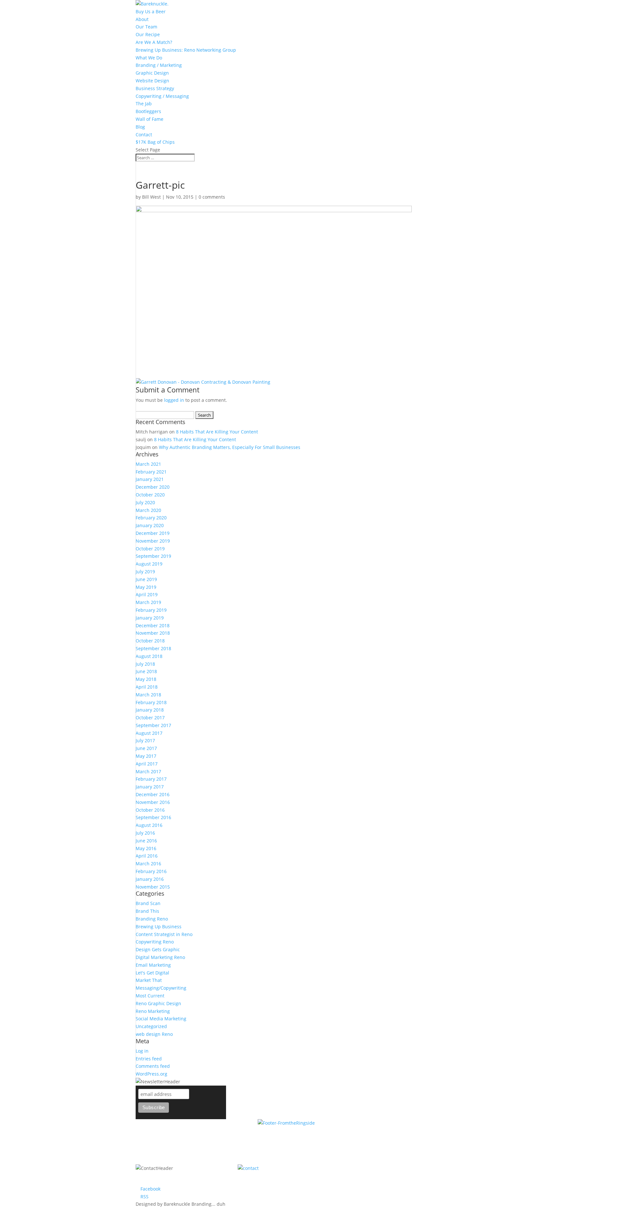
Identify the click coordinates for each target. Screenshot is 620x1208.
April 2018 (147, 687)
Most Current (150, 996)
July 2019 (145, 571)
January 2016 (150, 879)
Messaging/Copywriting (161, 988)
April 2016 (147, 856)
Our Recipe (148, 34)
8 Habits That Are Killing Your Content (217, 432)
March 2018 (148, 695)
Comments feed (153, 1066)
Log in (142, 1051)
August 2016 (149, 825)
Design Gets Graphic (158, 949)
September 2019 (153, 556)
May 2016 (146, 848)
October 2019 (150, 549)
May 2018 (146, 679)
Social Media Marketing (161, 1018)
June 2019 (146, 579)
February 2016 (151, 871)
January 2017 (150, 787)
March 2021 (148, 464)
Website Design (152, 81)
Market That (149, 980)
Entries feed (149, 1059)
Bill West (151, 197)
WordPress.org (151, 1074)
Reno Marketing (153, 1011)
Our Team (146, 27)
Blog (140, 127)
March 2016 (148, 863)
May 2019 (146, 587)
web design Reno (154, 1034)
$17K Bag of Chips (155, 142)
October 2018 (150, 641)
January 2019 (150, 618)
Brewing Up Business (158, 926)
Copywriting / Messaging (162, 96)
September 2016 (153, 817)
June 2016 (146, 841)
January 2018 (150, 710)
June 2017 (146, 748)
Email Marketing (153, 965)
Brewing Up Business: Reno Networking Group (186, 50)
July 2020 (145, 502)
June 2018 (146, 671)
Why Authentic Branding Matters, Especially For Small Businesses (229, 447)
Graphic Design (152, 73)
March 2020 (148, 510)
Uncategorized (151, 1026)
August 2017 (149, 733)
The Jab (144, 103)
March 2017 (148, 771)
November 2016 (153, 802)
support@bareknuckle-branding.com (385, 1168)
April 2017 (147, 764)
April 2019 (147, 594)
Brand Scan (148, 903)
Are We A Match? (154, 42)
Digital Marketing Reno (160, 957)
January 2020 (150, 525)
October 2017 (150, 717)
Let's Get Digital (152, 973)
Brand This (147, 911)
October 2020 (150, 495)
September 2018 (153, 648)
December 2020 (153, 487)
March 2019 (148, 602)
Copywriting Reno (155, 942)
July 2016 (145, 833)
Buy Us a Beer (151, 11)
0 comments (212, 197)
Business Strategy (155, 88)
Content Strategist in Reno (164, 934)
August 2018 (149, 656)
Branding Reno (152, 919)
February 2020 (151, 518)
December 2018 (153, 625)
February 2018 (151, 702)
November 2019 (153, 541)
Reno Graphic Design (158, 1003)
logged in (174, 400)
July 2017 (145, 740)
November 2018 (153, 633)
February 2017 (151, 779)
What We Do (149, 58)
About (142, 19)
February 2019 (151, 610)
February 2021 (151, 472)
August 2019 (149, 564)
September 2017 (153, 725)
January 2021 (150, 479)
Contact (144, 134)
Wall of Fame (149, 119)
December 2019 (153, 533)
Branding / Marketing (159, 65)
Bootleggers (148, 111)
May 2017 (146, 756)
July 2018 (145, 664)
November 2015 (153, 887)
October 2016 (150, 810)
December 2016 (153, 794)
